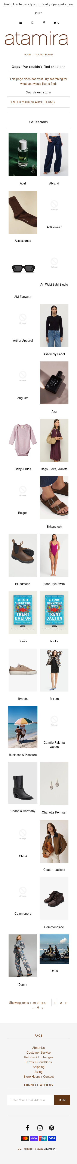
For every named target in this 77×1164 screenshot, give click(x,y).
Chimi (23, 856)
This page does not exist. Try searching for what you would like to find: (38, 81)
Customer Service (39, 1052)
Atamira (50, 1148)
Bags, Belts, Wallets (54, 469)
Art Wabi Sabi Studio (54, 284)
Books (23, 641)
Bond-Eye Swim (54, 584)
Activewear (54, 227)
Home (27, 54)
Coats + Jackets (54, 869)
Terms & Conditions (38, 1062)
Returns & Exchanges (38, 1057)
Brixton (54, 698)
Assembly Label (54, 354)
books (54, 641)
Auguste (22, 398)
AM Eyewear (22, 296)
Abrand (54, 183)
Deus (54, 971)
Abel (23, 183)
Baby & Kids (23, 469)
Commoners (23, 913)
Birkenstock (54, 526)
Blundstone (22, 584)
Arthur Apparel (23, 340)
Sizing (38, 1072)
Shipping (38, 1067)
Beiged (23, 512)
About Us (38, 1047)
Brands (23, 698)
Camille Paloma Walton (54, 744)
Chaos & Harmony (22, 811)
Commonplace (54, 927)
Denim (22, 984)
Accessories (23, 240)
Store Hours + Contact (39, 1076)
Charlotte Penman (54, 812)
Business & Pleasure (23, 755)
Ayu (54, 411)
